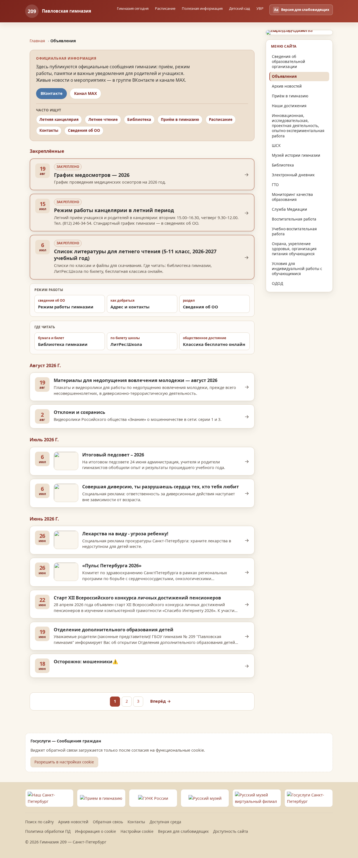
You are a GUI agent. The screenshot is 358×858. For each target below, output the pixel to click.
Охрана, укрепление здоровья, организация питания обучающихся (294, 248)
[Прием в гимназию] (101, 798)
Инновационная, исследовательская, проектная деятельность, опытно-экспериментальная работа (298, 126)
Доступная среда (165, 821)
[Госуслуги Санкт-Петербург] (308, 798)
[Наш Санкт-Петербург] (49, 798)
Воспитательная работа (294, 219)
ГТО (275, 184)
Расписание (220, 119)
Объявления (284, 76)
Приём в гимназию (180, 119)
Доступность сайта (230, 831)
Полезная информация (202, 8)
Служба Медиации (289, 209)
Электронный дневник (293, 174)
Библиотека (139, 119)
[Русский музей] (205, 798)
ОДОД (277, 283)
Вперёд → (160, 701)
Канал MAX (85, 93)
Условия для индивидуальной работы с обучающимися (297, 268)
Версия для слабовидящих (183, 831)
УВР (259, 8)
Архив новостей (287, 86)
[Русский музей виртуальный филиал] (256, 798)
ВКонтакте (51, 93)
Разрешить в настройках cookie (64, 762)
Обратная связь (108, 821)
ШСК (276, 145)
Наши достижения (289, 105)
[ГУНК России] (153, 798)
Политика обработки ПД (47, 831)
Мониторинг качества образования (292, 197)
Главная (37, 40)
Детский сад (239, 8)
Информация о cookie (95, 831)
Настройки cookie (137, 831)
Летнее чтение (103, 119)
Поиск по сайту (39, 821)
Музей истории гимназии (296, 155)
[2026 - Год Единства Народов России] (299, 32)
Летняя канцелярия (59, 119)
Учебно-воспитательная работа (294, 231)
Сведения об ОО (84, 130)
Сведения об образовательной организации (288, 61)
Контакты (48, 130)
